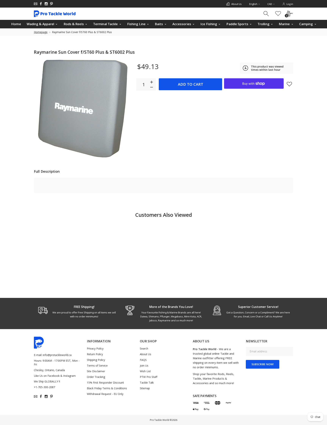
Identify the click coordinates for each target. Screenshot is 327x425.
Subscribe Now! (262, 364)
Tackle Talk (147, 382)
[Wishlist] (278, 14)
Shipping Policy (96, 360)
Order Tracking (96, 377)
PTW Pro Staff (148, 377)
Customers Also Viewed (163, 214)
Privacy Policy (95, 348)
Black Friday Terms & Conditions (107, 388)
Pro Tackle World (159, 420)
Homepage (40, 32)
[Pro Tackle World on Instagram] (46, 3)
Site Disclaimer (96, 371)
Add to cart (190, 84)
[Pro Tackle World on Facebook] (41, 3)
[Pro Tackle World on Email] (35, 3)
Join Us (144, 365)
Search (144, 348)
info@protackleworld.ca (57, 355)
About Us (145, 354)
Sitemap (145, 388)
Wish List (145, 371)
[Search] (266, 14)
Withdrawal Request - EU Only (105, 394)
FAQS (143, 360)
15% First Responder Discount (105, 382)
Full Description (47, 171)
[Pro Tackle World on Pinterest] (51, 3)
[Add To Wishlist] (289, 84)
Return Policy (95, 354)
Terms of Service (97, 365)
